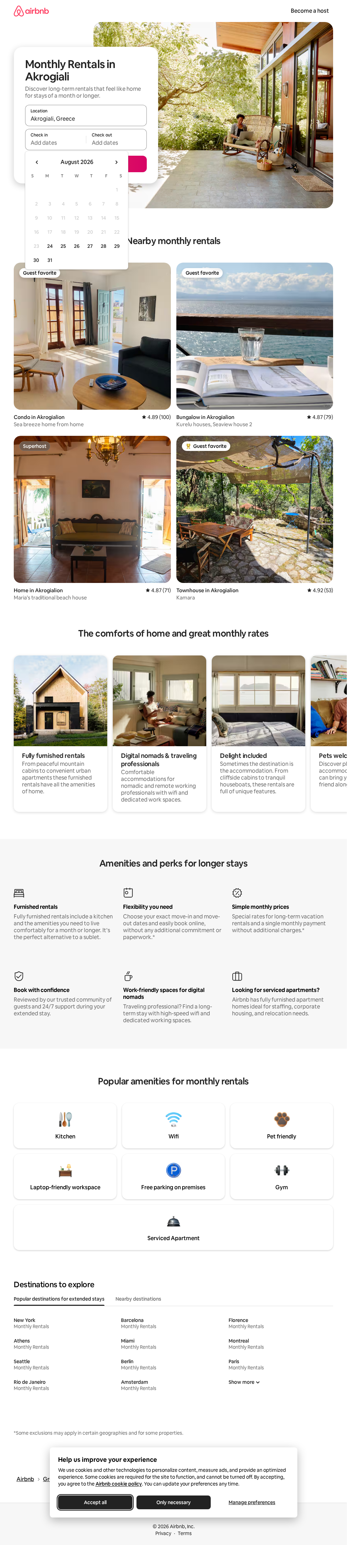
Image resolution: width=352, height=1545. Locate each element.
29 (117, 246)
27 (90, 246)
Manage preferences (252, 1502)
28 (103, 246)
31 (49, 260)
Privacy (163, 1533)
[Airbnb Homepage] (31, 11)
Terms (185, 1533)
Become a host (310, 10)
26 (76, 246)
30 (36, 260)
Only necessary (173, 1502)
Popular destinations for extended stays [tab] (59, 1299)
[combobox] (86, 118)
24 (50, 246)
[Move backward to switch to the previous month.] (37, 162)
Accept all (95, 1502)
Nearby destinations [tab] (138, 1299)
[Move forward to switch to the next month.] (116, 162)
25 (63, 246)
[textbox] (55, 143)
